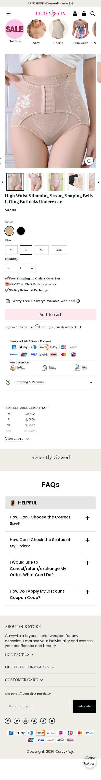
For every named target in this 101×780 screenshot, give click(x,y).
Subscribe (84, 706)
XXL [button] (59, 250)
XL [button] (41, 250)
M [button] (11, 250)
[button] (8, 13)
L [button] (26, 250)
